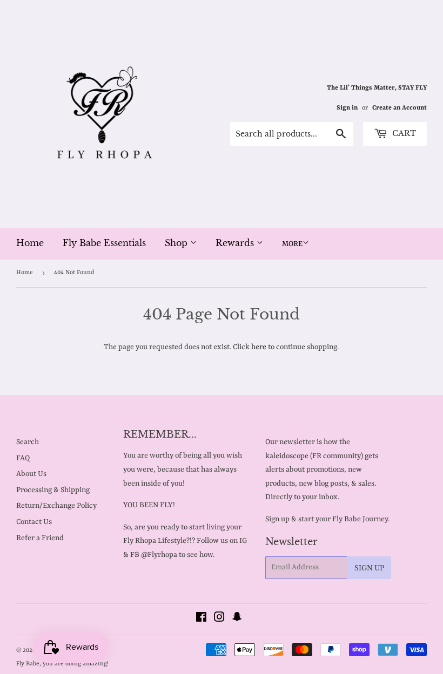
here (258, 347)
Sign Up (369, 568)
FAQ (23, 458)
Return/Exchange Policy (56, 505)
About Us (31, 473)
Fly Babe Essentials (104, 242)
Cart (403, 133)
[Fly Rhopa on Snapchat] (237, 619)
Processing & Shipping (53, 490)
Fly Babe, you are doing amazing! (62, 664)
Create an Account (399, 108)
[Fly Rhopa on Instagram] (219, 619)
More (292, 244)
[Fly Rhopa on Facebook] (201, 619)
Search (27, 442)
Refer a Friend (40, 538)
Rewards (236, 242)
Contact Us (34, 522)
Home (30, 242)
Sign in (347, 108)
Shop (177, 242)
